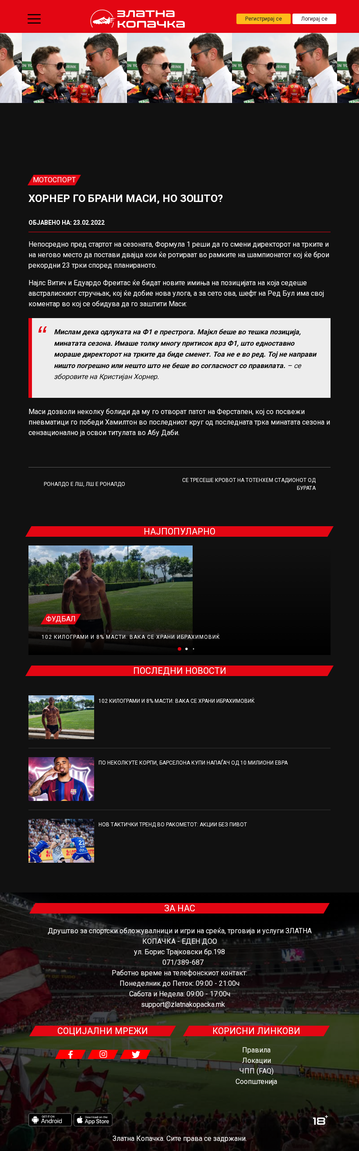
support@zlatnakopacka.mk (183, 1004)
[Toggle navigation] (34, 19)
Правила (256, 1050)
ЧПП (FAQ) (256, 1071)
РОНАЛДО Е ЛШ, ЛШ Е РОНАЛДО (84, 484)
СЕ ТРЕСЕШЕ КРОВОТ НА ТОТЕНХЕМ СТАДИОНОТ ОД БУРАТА (249, 484)
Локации (256, 1060)
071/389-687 (183, 962)
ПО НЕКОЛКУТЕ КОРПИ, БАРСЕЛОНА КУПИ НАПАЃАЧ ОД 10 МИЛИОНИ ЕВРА (193, 763)
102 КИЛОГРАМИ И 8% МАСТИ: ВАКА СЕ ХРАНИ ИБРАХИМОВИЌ (131, 637)
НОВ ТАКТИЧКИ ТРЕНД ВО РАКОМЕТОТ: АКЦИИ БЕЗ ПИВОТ (173, 825)
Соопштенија (256, 1081)
